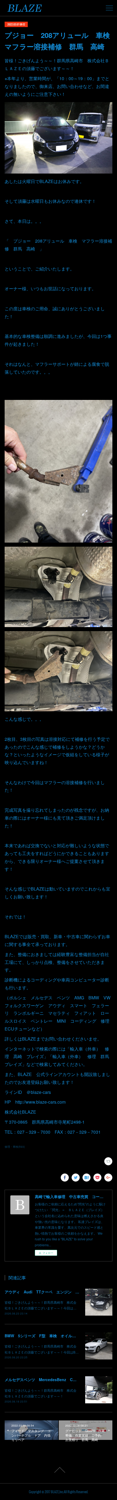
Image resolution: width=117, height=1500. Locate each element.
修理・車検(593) (15, 1147)
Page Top (58, 1470)
